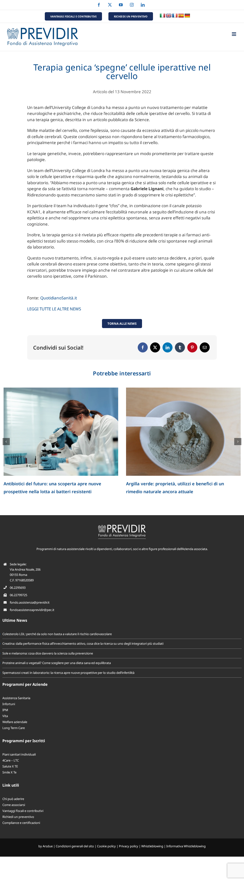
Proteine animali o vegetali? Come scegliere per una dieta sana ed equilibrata (56, 663)
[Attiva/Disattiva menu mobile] (234, 34)
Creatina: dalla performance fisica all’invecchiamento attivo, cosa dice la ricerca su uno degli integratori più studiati (82, 643)
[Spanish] (181, 15)
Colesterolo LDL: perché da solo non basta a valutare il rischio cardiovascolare (57, 634)
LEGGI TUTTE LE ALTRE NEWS (54, 309)
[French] (175, 15)
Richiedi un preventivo (18, 817)
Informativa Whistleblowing (186, 846)
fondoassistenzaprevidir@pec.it (32, 610)
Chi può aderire (13, 799)
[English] (169, 15)
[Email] (204, 347)
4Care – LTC (10, 760)
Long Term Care (13, 728)
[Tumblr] (180, 347)
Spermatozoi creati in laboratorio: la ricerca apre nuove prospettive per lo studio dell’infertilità (68, 672)
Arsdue (48, 846)
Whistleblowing (152, 846)
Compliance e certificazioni (21, 823)
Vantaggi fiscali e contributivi (22, 811)
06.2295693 (17, 587)
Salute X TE (10, 766)
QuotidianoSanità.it (58, 298)
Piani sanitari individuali (19, 754)
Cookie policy (106, 846)
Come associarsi (13, 805)
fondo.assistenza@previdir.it (30, 602)
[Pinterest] (192, 347)
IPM (5, 710)
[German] (187, 15)
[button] (6, 441)
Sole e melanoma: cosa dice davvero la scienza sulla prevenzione (47, 653)
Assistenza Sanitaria (16, 698)
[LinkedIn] (167, 347)
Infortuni (8, 704)
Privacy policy (128, 846)
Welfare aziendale (14, 722)
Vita (5, 716)
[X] (155, 347)
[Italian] (162, 15)
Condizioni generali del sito (75, 846)
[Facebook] (143, 347)
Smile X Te (9, 772)
